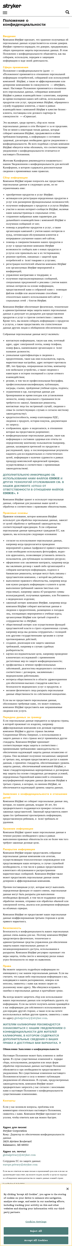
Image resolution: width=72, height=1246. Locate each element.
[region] (36, 1215)
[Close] (68, 1189)
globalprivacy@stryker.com (19, 1154)
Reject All (36, 1231)
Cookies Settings (36, 1221)
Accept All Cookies (36, 1240)
